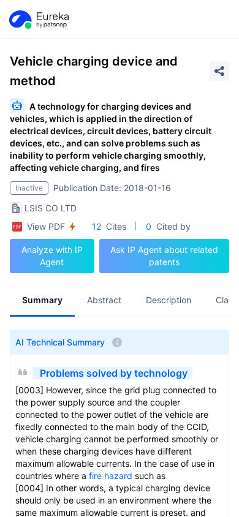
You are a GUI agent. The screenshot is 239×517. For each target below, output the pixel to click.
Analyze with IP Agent (52, 255)
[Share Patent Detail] (219, 71)
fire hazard (110, 475)
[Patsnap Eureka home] (38, 19)
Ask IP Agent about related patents (164, 255)
